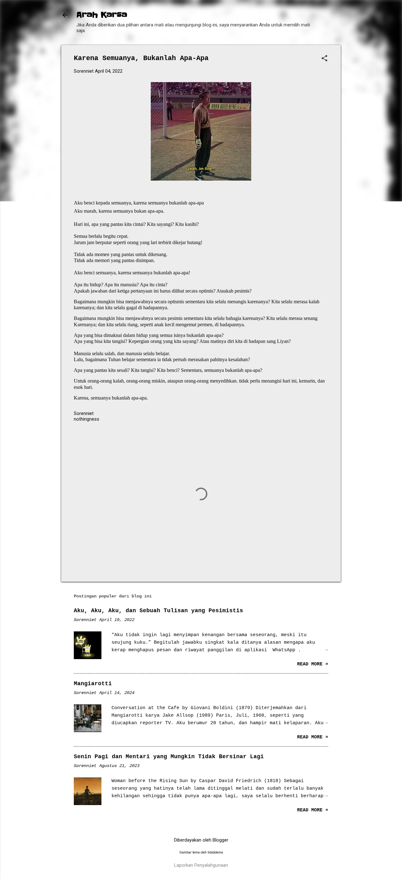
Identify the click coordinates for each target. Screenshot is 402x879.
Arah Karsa (101, 15)
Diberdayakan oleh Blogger (201, 840)
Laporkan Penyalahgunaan (201, 865)
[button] (324, 58)
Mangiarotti (93, 683)
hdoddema (215, 852)
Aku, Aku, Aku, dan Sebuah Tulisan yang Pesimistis (158, 610)
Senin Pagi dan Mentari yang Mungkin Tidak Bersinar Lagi (169, 756)
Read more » (312, 664)
